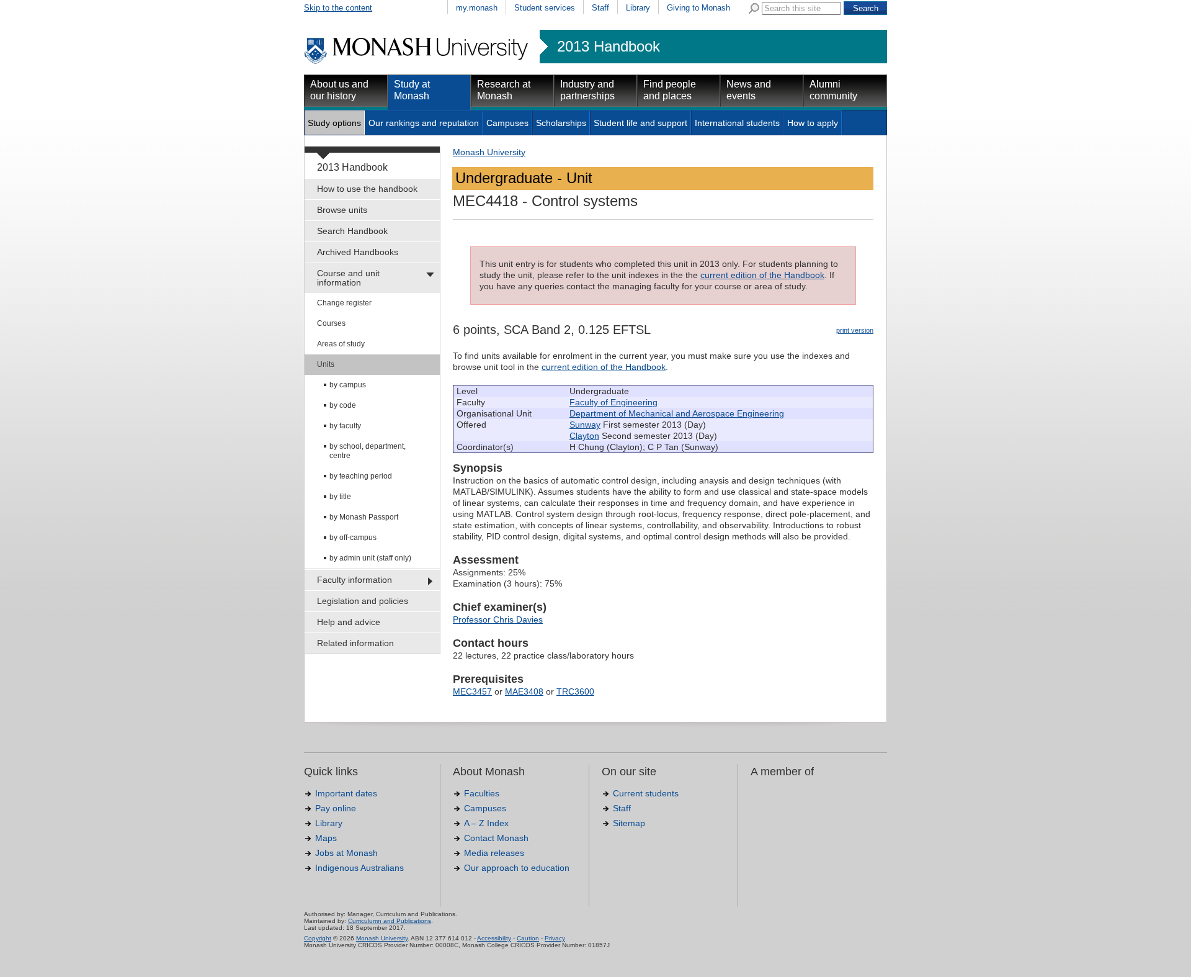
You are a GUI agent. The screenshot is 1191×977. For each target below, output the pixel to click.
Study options (334, 123)
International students (737, 123)
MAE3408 (524, 691)
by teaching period (360, 476)
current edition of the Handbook (762, 275)
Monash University (489, 152)
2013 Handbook (608, 46)
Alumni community (833, 90)
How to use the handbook (367, 189)
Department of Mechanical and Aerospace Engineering (676, 413)
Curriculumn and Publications (389, 920)
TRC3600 (575, 691)
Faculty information (354, 580)
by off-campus (353, 537)
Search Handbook (352, 231)
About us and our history (339, 90)
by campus (347, 384)
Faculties (481, 793)
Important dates (346, 793)
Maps (326, 838)
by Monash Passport (363, 517)
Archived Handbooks (357, 252)
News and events (748, 90)
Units (325, 364)
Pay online (335, 808)
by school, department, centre (367, 451)
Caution (528, 938)
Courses (331, 323)
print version (854, 330)
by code (342, 405)
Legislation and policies (362, 601)
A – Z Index (486, 823)
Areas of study (341, 344)
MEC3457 (472, 691)
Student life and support (640, 123)
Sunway (584, 425)
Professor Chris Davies (498, 619)
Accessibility (494, 938)
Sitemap (629, 823)
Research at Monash (503, 90)
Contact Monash (496, 838)
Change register (344, 303)
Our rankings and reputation (423, 123)
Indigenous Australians (359, 868)
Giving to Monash (698, 7)
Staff (600, 7)
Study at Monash (412, 90)
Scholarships (561, 123)
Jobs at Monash (346, 853)
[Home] (417, 62)
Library (638, 7)
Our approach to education (516, 868)
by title (340, 496)
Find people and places (669, 90)
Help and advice (348, 622)
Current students (646, 793)
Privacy (555, 938)
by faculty (345, 425)
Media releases (494, 853)
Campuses (507, 123)
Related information (355, 643)
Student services (544, 7)
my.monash (476, 7)
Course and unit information (348, 277)
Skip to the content (338, 7)
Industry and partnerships (587, 90)
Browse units (342, 210)
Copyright (317, 938)
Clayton (584, 436)
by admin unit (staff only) (370, 558)
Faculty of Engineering (613, 402)
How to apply (812, 123)
